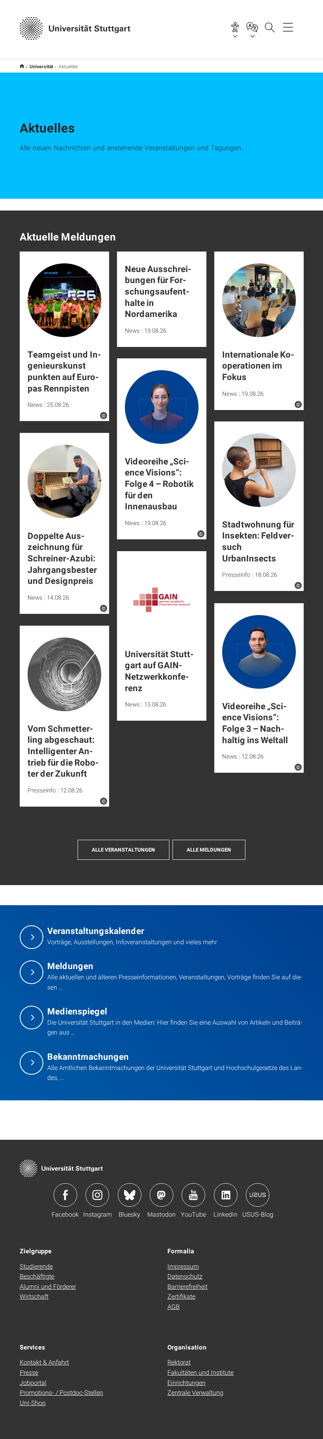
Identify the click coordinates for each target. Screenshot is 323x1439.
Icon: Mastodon (161, 1195)
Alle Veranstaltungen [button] (123, 849)
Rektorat (179, 1362)
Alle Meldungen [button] (209, 849)
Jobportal (33, 1382)
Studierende (36, 1266)
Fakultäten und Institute (200, 1372)
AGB (173, 1306)
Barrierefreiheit (187, 1286)
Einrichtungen (186, 1382)
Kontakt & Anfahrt (44, 1362)
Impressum (183, 1266)
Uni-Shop (33, 1402)
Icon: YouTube (193, 1195)
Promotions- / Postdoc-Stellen (61, 1392)
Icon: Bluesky (129, 1195)
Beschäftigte (37, 1276)
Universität (41, 66)
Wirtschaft (34, 1296)
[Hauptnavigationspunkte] (288, 27)
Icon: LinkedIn (226, 1195)
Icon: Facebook (65, 1195)
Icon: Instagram (97, 1195)
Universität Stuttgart (22, 66)
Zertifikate (181, 1296)
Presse (29, 1372)
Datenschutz (184, 1276)
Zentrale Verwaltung (195, 1392)
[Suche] (269, 27)
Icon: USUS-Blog (257, 1195)
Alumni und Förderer (48, 1286)
